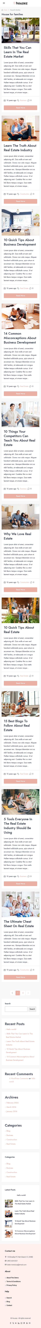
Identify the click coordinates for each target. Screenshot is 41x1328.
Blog (8, 1131)
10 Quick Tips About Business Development (20, 242)
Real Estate (24, 288)
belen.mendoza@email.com (16, 1265)
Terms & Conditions (14, 1281)
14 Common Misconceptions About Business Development (20, 338)
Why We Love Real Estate (17, 536)
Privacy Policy (12, 1285)
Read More (20, 107)
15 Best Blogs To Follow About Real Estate (17, 725)
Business (23, 100)
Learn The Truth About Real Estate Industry (20, 147)
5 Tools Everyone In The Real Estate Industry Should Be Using (18, 826)
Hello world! (11, 1029)
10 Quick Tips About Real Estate (19, 629)
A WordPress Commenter (18, 1078)
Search (7, 1003)
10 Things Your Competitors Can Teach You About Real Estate (19, 438)
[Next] (28, 993)
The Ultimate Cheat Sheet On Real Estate (19, 923)
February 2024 (12, 1102)
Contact (9, 1305)
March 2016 (11, 1107)
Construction (24, 194)
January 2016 (12, 1111)
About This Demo (13, 1278)
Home (5, 10)
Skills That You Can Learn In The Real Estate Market (17, 52)
